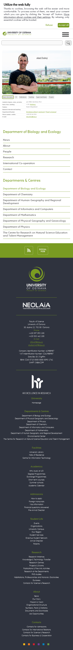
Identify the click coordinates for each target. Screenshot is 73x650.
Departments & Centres (21, 181)
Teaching (31, 97)
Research (8, 157)
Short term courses (36, 480)
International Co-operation (19, 163)
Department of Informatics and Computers (28, 209)
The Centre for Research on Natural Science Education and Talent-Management (35, 234)
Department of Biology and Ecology (36, 112)
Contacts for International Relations (36, 630)
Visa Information (36, 504)
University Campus (36, 529)
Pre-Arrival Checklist (36, 510)
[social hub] (43, 250)
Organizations (36, 526)
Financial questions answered (36, 507)
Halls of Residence (36, 455)
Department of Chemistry (18, 194)
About (6, 146)
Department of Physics (16, 227)
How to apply (36, 499)
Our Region (36, 532)
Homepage (36, 403)
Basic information (8, 97)
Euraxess (36, 580)
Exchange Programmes (36, 477)
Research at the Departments (36, 571)
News (6, 140)
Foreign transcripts (36, 502)
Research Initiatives (36, 557)
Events (36, 523)
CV (16, 97)
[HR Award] (36, 384)
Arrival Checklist (36, 541)
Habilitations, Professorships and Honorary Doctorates (36, 577)
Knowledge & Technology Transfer (37, 560)
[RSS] (28, 250)
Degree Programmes (36, 474)
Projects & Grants (36, 566)
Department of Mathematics (19, 215)
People (7, 151)
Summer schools (36, 483)
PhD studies (36, 574)
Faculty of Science (51, 112)
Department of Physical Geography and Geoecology (34, 221)
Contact (7, 169)
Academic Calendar (36, 486)
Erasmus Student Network (36, 538)
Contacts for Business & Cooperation (37, 636)
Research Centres (36, 563)
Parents (36, 544)
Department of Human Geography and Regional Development (32, 202)
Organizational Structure (36, 605)
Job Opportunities (36, 614)
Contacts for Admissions (36, 627)
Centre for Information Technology (37, 458)
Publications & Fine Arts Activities (36, 568)
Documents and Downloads (36, 611)
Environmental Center (37, 436)
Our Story (36, 599)
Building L (33, 104)
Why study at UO (36, 471)
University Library (36, 452)
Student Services (36, 535)
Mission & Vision (36, 602)
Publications (22, 97)
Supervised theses (41, 97)
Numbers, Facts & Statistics (36, 608)
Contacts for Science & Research (36, 583)
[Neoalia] (36, 306)
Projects (51, 97)
